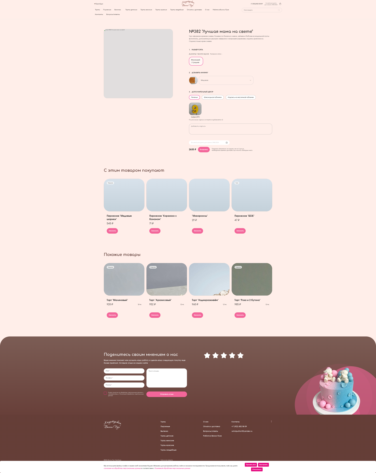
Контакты (99, 14)
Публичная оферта (167, 460)
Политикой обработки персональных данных (172, 468)
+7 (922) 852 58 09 (257, 4)
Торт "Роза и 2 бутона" (247, 300)
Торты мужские (161, 9)
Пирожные (107, 9)
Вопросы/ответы (113, 14)
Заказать (112, 231)
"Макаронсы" (200, 216)
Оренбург (99, 4)
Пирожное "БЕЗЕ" (244, 216)
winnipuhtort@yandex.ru (242, 431)
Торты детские (131, 9)
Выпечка (117, 9)
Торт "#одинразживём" (205, 300)
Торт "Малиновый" (117, 300)
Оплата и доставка (194, 9)
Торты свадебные (177, 9)
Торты (97, 9)
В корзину (204, 149)
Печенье (195, 96)
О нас (207, 9)
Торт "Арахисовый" (160, 300)
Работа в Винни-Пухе (221, 9)
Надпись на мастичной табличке (242, 96)
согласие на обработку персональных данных (127, 392)
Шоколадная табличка (213, 96)
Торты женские (146, 9)
